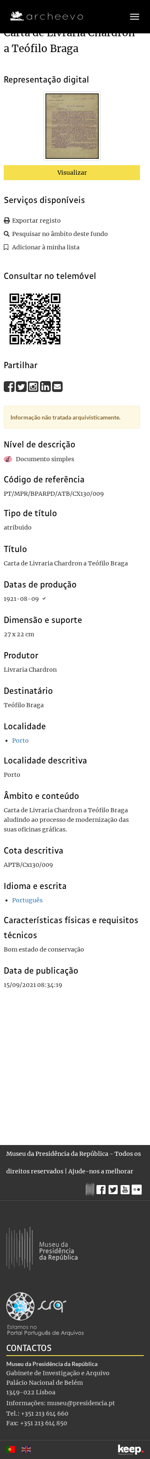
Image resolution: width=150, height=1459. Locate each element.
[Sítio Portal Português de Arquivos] (45, 1313)
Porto (20, 740)
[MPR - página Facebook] (102, 1187)
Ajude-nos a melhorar (100, 1171)
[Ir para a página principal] (41, 16)
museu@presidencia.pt (81, 1403)
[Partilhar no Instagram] (34, 386)
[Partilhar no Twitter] (22, 386)
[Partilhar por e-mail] (57, 386)
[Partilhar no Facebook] (10, 386)
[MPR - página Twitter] (114, 1187)
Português (27, 900)
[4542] (72, 127)
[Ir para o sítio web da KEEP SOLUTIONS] (131, 1449)
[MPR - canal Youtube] (126, 1187)
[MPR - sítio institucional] (91, 1188)
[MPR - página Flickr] (138, 1187)
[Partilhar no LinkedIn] (46, 386)
